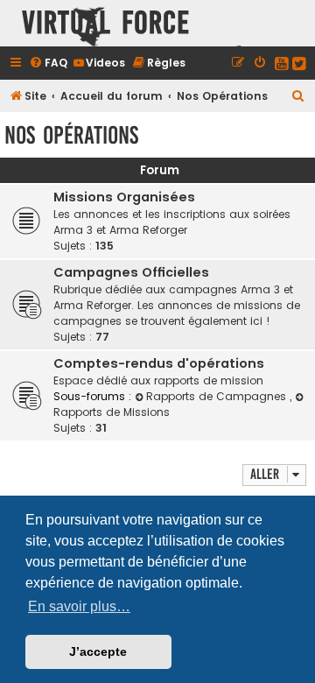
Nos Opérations (71, 135)
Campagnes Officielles (131, 272)
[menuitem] (48, 62)
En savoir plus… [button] (79, 606)
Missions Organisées (124, 197)
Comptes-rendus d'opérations (158, 363)
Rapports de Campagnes (218, 396)
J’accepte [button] (98, 651)
